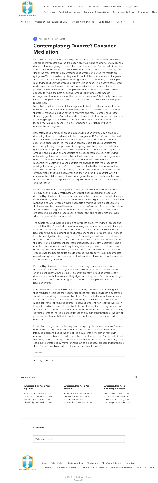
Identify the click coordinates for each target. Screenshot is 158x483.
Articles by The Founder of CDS (51, 21)
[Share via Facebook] (34, 360)
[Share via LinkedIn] (46, 360)
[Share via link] (52, 360)
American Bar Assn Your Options (37, 387)
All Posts (25, 21)
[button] (134, 22)
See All (134, 377)
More (119, 21)
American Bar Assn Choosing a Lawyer (114, 387)
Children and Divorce (83, 21)
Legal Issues (105, 21)
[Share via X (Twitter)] (40, 360)
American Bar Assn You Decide (76, 387)
